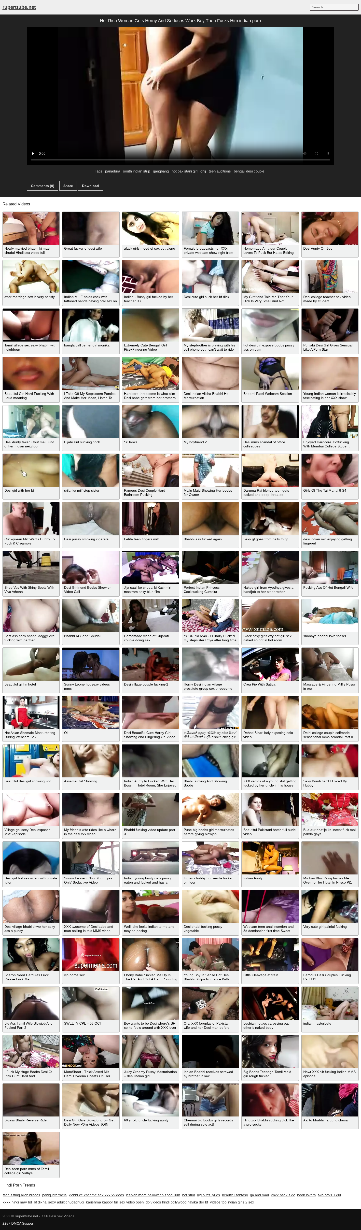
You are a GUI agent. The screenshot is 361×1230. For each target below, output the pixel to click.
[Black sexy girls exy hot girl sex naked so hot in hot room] (270, 615)
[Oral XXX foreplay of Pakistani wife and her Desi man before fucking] (210, 1003)
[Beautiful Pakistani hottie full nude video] (270, 809)
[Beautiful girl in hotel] (31, 664)
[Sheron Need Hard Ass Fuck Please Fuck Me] (31, 954)
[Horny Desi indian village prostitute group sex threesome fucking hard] (210, 664)
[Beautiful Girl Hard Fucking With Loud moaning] (31, 373)
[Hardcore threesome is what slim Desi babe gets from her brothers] (150, 373)
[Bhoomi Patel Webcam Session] (270, 373)
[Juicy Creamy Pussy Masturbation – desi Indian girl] (150, 1051)
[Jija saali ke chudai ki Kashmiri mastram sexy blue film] (150, 567)
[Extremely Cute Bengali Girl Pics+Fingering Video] (150, 325)
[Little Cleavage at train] (270, 954)
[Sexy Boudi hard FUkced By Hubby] (330, 760)
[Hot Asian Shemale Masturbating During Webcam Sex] (31, 712)
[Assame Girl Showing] (90, 760)
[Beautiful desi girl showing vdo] (31, 760)
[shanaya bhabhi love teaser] (330, 615)
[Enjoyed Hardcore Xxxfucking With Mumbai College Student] (330, 421)
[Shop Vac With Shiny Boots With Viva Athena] (31, 567)
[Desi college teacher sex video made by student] (330, 276)
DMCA (16, 1223)
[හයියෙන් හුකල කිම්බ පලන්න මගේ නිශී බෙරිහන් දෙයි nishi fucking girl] (210, 712)
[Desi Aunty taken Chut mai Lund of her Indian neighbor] (31, 421)
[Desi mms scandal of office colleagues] (270, 421)
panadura (112, 171)
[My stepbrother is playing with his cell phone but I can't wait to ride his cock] (210, 325)
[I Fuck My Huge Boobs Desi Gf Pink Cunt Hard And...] (31, 1051)
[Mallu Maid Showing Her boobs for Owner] (210, 470)
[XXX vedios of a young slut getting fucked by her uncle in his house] (270, 760)
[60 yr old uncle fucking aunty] (150, 1100)
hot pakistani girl (184, 171)
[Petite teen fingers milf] (150, 518)
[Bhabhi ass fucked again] (210, 518)
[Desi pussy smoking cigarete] (90, 518)
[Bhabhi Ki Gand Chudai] (90, 615)
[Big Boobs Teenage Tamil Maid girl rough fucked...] (270, 1051)
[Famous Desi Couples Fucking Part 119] (330, 954)
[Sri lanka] (150, 421)
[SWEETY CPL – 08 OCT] (90, 1003)
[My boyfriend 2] (210, 421)
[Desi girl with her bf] (31, 470)
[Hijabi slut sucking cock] (90, 421)
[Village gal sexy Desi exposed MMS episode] (31, 809)
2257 (6, 1223)
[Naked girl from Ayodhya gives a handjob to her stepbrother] (270, 567)
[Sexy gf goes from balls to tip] (270, 518)
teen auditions (220, 171)
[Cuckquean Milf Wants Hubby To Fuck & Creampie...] (31, 518)
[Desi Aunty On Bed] (330, 228)
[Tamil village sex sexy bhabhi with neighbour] (31, 325)
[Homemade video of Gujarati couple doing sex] (150, 615)
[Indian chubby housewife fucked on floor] (210, 858)
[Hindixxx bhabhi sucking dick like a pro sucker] (270, 1100)
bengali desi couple (249, 171)
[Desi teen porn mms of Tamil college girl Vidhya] (31, 1148)
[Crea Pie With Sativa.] (270, 664)
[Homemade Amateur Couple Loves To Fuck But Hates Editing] (270, 228)
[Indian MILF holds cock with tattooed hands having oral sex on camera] (90, 276)
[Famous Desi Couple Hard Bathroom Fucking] (150, 470)
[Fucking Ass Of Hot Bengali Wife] (330, 567)
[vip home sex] (90, 954)
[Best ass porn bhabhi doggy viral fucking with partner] (31, 615)
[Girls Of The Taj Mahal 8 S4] (330, 470)
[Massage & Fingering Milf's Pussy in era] (330, 664)
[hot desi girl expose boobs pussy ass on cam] (270, 325)
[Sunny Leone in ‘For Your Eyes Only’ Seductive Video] (90, 858)
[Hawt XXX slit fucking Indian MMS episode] (330, 1051)
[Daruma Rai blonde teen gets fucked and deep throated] (270, 470)
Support (28, 1223)
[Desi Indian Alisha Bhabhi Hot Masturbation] (210, 373)
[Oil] (90, 712)
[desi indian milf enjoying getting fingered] (330, 518)
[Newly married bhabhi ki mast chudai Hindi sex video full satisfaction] (31, 228)
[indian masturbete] (330, 1003)
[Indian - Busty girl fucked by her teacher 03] (150, 276)
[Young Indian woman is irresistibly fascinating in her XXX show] (330, 373)
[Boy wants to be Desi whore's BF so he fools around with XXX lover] (150, 1003)
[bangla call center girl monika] (90, 325)
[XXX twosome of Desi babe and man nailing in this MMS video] (90, 906)
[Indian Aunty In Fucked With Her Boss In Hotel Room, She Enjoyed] (150, 760)
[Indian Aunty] (270, 858)
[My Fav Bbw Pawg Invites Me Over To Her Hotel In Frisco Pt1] (330, 858)
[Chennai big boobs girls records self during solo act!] (210, 1100)
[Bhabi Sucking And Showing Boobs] (210, 760)
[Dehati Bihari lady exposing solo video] (270, 712)
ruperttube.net (19, 7)
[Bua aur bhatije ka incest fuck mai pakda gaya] (330, 809)
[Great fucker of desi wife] (90, 228)
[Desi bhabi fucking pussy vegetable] (210, 906)
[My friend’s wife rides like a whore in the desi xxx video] (90, 809)
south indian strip (136, 171)
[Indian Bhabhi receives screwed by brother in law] (210, 1051)
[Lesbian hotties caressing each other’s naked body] (270, 1003)
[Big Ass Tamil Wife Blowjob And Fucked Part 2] (31, 1003)
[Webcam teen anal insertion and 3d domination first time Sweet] (270, 906)
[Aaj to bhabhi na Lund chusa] (330, 1100)
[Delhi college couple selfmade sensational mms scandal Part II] (330, 712)
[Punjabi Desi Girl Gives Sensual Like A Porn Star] (330, 325)
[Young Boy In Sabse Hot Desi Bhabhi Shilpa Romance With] (210, 954)
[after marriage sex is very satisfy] (31, 276)
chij (203, 171)
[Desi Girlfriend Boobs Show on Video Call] (90, 567)
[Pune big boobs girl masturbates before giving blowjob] (210, 809)
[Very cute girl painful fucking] (330, 906)
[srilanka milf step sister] (90, 470)
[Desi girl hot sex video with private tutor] (31, 858)
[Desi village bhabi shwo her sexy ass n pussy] (31, 906)
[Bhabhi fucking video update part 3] (150, 809)
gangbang (161, 171)
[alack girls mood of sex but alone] (150, 228)
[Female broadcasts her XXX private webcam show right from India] (210, 228)
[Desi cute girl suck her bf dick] (210, 276)
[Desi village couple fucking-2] (150, 664)
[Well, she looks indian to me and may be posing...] (150, 906)
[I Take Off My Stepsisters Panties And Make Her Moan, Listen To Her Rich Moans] (90, 373)
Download (90, 186)
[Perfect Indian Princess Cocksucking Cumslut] (210, 567)
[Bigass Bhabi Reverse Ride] (31, 1100)
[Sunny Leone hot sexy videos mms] (90, 664)
